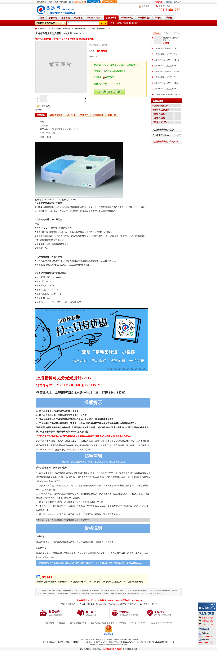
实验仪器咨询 (207, 624)
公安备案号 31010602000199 (161, 623)
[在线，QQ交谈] (110, 94)
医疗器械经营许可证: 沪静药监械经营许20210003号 (63, 642)
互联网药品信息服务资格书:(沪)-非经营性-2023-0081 (108, 644)
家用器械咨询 (207, 621)
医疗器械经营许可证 (78, 623)
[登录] (71, 2)
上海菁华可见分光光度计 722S (166, 77)
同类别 (156, 33)
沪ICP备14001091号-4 (129, 639)
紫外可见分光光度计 (161, 110)
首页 (48, 29)
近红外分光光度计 (160, 122)
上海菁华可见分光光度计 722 (165, 89)
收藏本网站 (41, 2)
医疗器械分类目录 (130, 649)
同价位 (177, 33)
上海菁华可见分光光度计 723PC (166, 60)
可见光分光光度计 (79, 29)
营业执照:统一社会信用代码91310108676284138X (153, 642)
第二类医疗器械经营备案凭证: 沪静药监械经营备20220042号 (109, 642)
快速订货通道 (116, 649)
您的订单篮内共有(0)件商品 (91, 649)
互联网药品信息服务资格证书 (102, 623)
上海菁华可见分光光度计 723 (165, 54)
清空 (179, 135)
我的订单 (158, 2)
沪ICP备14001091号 (138, 623)
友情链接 (122, 623)
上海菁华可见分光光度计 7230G (166, 71)
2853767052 (111, 77)
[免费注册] (78, 2)
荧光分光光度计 (159, 114)
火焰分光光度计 (159, 118)
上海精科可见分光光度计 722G (170, 39)
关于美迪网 (49, 623)
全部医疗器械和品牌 (45, 23)
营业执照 (62, 623)
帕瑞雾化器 (133, 23)
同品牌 (166, 33)
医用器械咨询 (207, 618)
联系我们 (177, 2)
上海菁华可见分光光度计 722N (166, 83)
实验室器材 (56, 29)
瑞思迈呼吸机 (122, 23)
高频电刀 (112, 23)
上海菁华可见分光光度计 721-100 (168, 94)
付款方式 (168, 2)
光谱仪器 (66, 29)
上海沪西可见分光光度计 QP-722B (165, 48)
